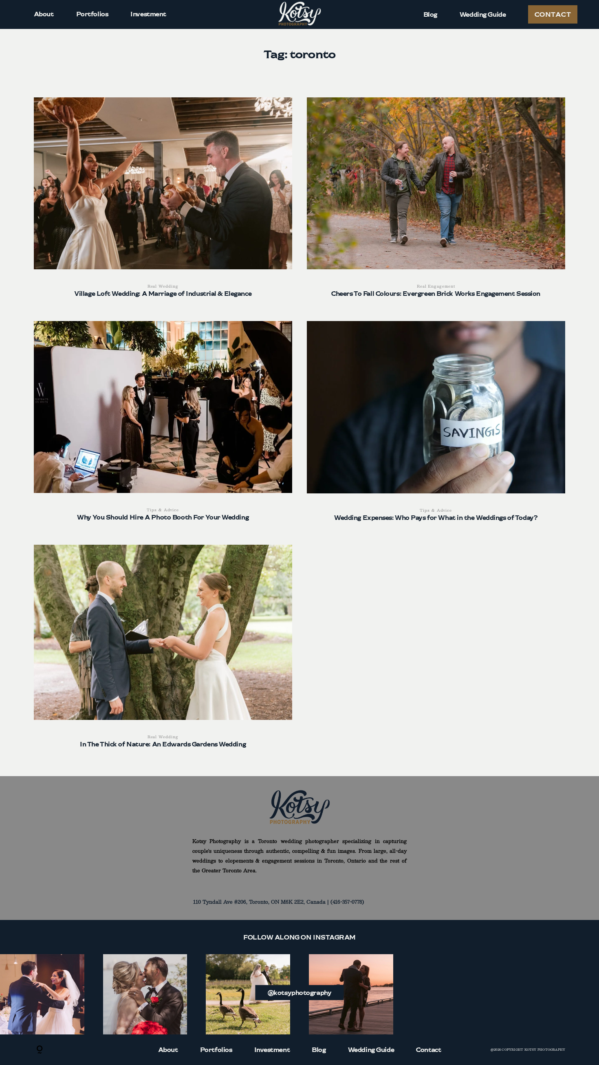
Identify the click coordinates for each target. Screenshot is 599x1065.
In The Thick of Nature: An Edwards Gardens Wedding (163, 651)
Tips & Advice (163, 510)
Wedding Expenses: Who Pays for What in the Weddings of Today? (436, 426)
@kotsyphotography (300, 992)
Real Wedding (163, 286)
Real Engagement (436, 286)
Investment (148, 14)
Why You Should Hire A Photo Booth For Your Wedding (163, 425)
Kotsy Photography (545, 1049)
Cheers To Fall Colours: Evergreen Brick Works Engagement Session (436, 202)
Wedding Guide (483, 14)
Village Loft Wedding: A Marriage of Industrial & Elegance (163, 202)
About (44, 14)
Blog (430, 14)
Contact (553, 14)
